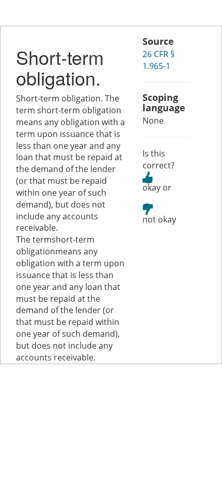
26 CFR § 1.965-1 (158, 60)
